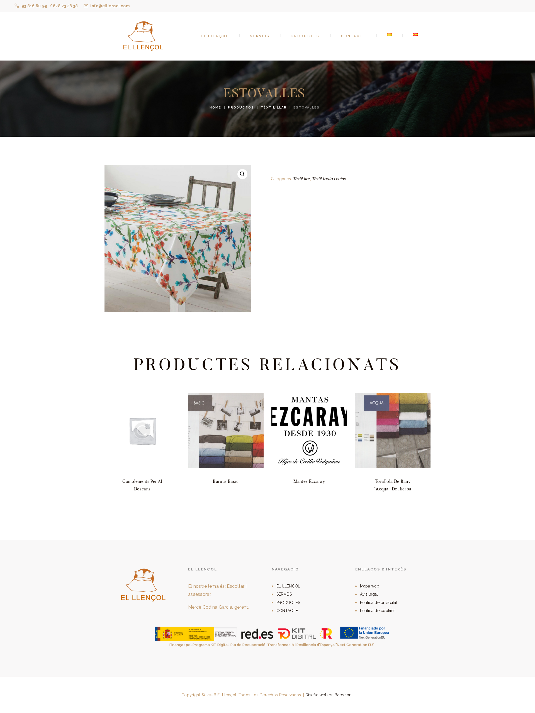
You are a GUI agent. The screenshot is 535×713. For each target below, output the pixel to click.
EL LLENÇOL (288, 586)
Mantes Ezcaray (309, 481)
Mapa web (369, 586)
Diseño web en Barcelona (329, 695)
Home (216, 107)
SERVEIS (284, 594)
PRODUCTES (288, 602)
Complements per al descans (142, 485)
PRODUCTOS (241, 107)
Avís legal (369, 594)
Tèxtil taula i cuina (329, 178)
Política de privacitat (378, 602)
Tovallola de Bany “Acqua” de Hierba (392, 485)
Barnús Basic (226, 481)
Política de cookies (377, 610)
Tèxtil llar (274, 107)
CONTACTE (287, 610)
